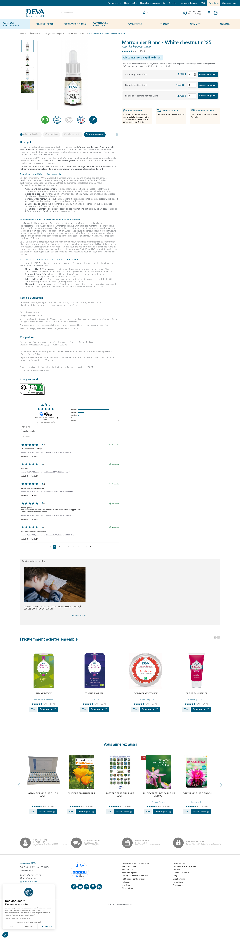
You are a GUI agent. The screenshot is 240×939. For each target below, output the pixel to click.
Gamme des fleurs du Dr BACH (43, 794)
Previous (215, 637)
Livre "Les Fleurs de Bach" (197, 793)
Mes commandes (129, 866)
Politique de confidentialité (134, 879)
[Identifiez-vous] (209, 13)
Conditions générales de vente (135, 876)
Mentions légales (129, 873)
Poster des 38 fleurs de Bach (120, 794)
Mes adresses (128, 870)
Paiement (126, 882)
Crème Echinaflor (197, 693)
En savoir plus (77, 616)
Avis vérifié (115, 445)
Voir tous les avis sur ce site (46, 422)
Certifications (179, 879)
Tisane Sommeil (94, 693)
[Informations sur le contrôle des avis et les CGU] (57, 418)
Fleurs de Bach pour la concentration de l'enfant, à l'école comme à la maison (52, 608)
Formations (213, 3)
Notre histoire (130, 3)
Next (218, 637)
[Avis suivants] (90, 547)
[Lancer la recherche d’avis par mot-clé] (118, 436)
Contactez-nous (229, 3)
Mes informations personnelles (135, 863)
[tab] (29, 134)
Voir (33, 709)
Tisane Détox (44, 693)
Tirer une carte (114, 3)
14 (86, 547)
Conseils (172, 3)
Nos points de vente (188, 3)
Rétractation (127, 888)
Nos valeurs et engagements (152, 3)
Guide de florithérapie (81, 793)
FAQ (203, 3)
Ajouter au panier (207, 74)
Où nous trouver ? (181, 873)
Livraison (126, 885)
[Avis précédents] (50, 547)
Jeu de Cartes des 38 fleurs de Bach (158, 794)
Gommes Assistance (146, 693)
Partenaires (178, 885)
